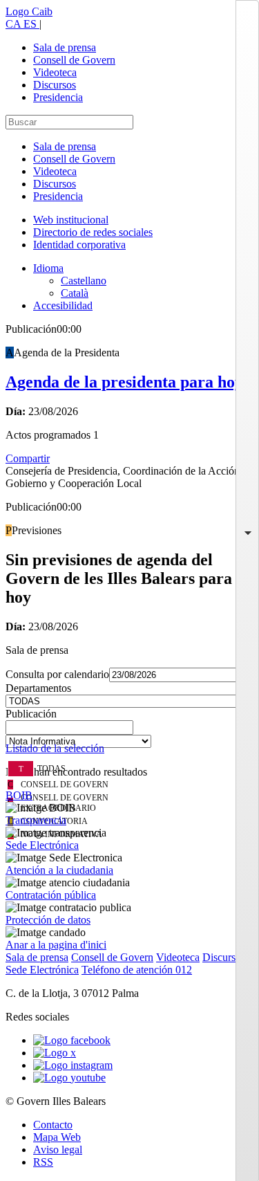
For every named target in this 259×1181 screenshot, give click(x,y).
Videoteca (55, 72)
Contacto (53, 1124)
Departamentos (38, 688)
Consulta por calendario (57, 674)
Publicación (31, 714)
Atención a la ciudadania (59, 870)
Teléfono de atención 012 (136, 970)
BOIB (19, 795)
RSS (43, 1162)
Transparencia (36, 820)
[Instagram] (73, 1065)
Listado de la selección (55, 748)
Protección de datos (48, 920)
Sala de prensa (64, 47)
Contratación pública (51, 895)
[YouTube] (69, 1077)
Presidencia (58, 97)
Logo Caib (29, 11)
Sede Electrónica (42, 845)
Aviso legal (57, 1149)
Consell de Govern (74, 60)
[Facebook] (72, 1040)
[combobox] (129, 731)
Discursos (54, 85)
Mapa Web (57, 1137)
